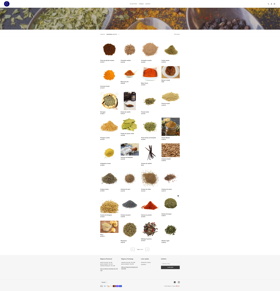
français (103, 282)
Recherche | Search (146, 262)
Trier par (102, 34)
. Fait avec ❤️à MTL (176, 286)
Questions (143, 264)
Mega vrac (169, 286)
